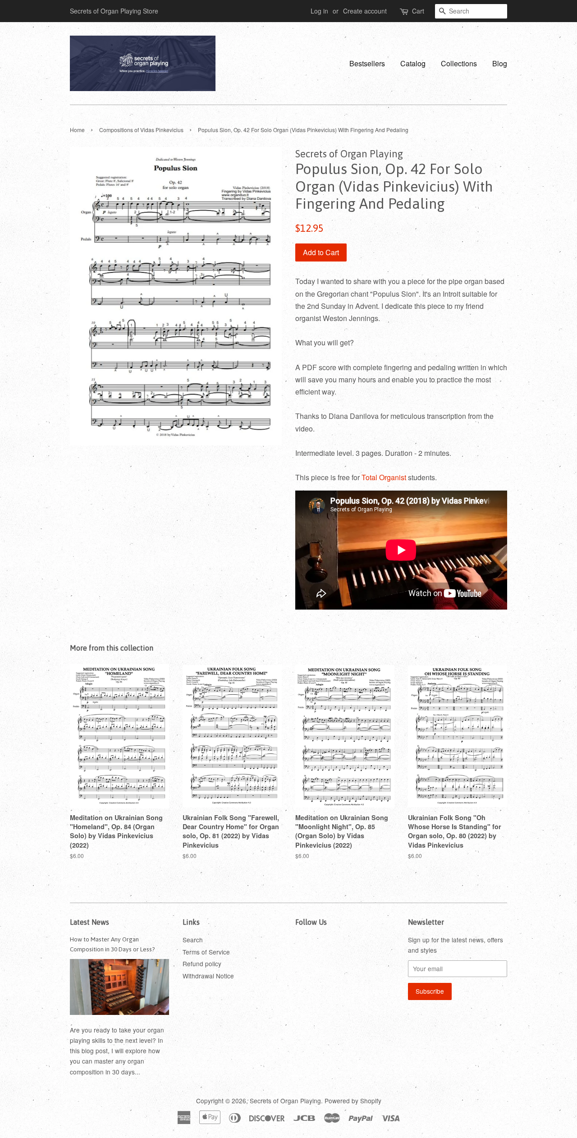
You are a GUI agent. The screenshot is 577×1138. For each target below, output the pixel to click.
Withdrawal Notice (208, 975)
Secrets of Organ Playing (285, 1100)
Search (193, 939)
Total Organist (384, 477)
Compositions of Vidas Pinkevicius (141, 129)
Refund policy (202, 963)
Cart (418, 10)
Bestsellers (367, 63)
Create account (365, 10)
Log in (319, 10)
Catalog (413, 63)
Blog (499, 63)
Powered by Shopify (353, 1100)
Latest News (89, 922)
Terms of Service (206, 951)
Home (77, 129)
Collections (459, 63)
